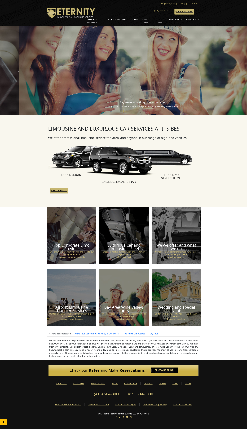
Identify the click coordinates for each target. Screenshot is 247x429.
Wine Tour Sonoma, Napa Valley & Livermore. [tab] (97, 333)
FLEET (175, 383)
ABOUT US (61, 383)
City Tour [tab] (153, 333)
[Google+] (120, 416)
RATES (188, 383)
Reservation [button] (175, 19)
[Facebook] (116, 416)
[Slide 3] (126, 111)
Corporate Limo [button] (117, 19)
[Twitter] (123, 416)
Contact (195, 3)
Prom (196, 19)
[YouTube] (127, 416)
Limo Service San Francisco (68, 404)
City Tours (159, 21)
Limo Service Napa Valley (155, 404)
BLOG (115, 383)
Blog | (184, 3)
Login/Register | (169, 3)
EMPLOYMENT (98, 383)
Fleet (188, 19)
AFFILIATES (78, 383)
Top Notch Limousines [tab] (134, 333)
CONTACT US (130, 383)
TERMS (162, 383)
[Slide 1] (121, 111)
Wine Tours (145, 21)
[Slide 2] (123, 111)
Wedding (134, 19)
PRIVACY (148, 383)
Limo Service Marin (182, 404)
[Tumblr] (130, 416)
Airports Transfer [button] (92, 21)
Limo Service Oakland (98, 404)
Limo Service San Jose (125, 404)
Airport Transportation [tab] (60, 333)
